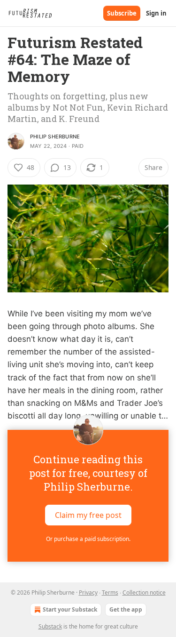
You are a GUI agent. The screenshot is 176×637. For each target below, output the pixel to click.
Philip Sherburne (55, 136)
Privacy (88, 593)
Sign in (156, 13)
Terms (110, 593)
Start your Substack (70, 609)
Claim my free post (88, 515)
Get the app (125, 609)
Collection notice (144, 593)
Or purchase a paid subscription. (88, 539)
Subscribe (122, 13)
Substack (50, 626)
